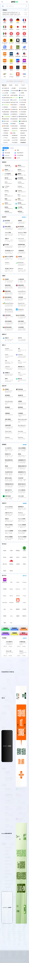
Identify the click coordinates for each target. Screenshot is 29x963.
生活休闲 (12, 148)
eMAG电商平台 (9, 641)
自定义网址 (5, 148)
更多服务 (25, 444)
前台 (3, 63)
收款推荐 (25, 503)
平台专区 (10, 646)
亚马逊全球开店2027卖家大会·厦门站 (7, 685)
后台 (6, 63)
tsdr (12, 56)
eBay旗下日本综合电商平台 (22, 644)
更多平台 (25, 575)
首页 (10, 56)
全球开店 (25, 638)
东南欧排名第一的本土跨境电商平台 (9, 644)
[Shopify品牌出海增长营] (21, 873)
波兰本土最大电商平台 (9, 653)
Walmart (21, 651)
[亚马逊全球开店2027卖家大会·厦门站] (21, 736)
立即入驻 (5, 646)
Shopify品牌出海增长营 (6, 833)
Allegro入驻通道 (9, 651)
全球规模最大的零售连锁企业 (22, 653)
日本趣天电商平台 (22, 641)
